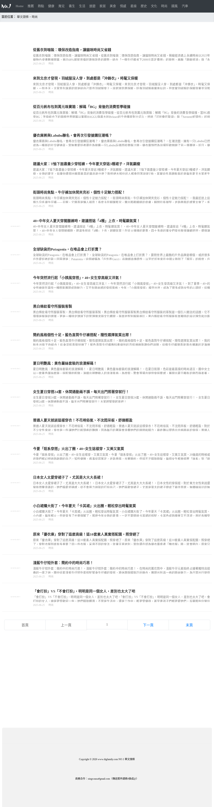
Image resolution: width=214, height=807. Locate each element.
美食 (113, 6)
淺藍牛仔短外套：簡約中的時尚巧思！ (63, 563)
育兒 (61, 6)
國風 (174, 6)
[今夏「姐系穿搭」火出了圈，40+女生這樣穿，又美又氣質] (16, 462)
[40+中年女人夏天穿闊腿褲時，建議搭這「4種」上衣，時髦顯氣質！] (16, 234)
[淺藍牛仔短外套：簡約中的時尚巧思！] (16, 576)
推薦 (31, 6)
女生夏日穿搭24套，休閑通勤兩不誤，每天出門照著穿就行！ (81, 392)
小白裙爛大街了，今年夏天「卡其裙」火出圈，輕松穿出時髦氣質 (84, 506)
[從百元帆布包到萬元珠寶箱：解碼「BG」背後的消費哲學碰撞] (16, 120)
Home (20, 6)
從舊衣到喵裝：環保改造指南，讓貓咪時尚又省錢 (72, 50)
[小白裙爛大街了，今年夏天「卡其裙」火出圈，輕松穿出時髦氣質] (16, 519)
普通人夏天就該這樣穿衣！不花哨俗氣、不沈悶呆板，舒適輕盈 (82, 420)
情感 (123, 6)
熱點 (41, 6)
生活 (82, 6)
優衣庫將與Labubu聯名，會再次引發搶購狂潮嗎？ (72, 135)
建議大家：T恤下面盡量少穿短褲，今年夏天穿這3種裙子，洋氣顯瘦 (86, 164)
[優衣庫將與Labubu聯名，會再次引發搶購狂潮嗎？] (16, 148)
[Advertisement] (107, 32)
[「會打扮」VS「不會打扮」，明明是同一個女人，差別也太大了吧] (16, 605)
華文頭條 (23, 16)
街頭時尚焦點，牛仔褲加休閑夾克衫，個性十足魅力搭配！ (79, 192)
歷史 (144, 6)
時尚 (164, 6)
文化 (154, 6)
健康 (51, 6)
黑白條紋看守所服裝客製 (52, 306)
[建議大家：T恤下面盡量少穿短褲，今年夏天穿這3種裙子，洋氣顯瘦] (16, 177)
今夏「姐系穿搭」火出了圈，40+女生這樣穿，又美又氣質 (78, 449)
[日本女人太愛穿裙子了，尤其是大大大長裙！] (16, 490)
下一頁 (148, 625)
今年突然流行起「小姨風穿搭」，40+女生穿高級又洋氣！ (77, 278)
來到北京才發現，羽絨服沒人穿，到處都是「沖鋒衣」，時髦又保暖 (85, 78)
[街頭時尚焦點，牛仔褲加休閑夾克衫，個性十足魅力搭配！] (16, 205)
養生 (72, 6)
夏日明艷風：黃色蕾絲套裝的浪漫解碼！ (65, 363)
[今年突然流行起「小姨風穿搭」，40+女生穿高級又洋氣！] (16, 291)
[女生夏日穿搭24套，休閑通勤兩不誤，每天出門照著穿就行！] (16, 405)
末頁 (189, 625)
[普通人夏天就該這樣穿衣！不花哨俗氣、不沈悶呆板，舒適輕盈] (16, 434)
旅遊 (92, 6)
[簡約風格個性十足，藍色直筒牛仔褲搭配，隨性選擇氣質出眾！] (16, 348)
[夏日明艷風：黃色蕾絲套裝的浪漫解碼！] (16, 376)
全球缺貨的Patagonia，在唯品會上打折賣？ (67, 249)
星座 (133, 6)
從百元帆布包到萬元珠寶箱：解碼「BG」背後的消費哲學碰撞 (81, 107)
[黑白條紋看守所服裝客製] (16, 319)
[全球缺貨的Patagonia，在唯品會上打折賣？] (16, 263)
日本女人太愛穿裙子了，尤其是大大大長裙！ (68, 477)
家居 (102, 6)
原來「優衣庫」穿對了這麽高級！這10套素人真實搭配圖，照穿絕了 (86, 534)
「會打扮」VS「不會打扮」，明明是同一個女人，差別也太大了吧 (84, 591)
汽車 (185, 6)
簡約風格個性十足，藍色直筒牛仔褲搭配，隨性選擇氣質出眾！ (82, 335)
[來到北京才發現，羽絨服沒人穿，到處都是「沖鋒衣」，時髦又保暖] (16, 92)
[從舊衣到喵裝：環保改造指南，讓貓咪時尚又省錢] (16, 63)
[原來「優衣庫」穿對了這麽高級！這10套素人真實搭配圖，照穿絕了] (16, 547)
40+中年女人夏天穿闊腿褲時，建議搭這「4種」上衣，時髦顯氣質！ (86, 221)
